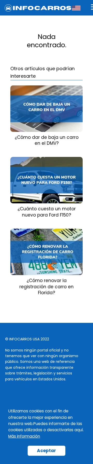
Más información (24, 436)
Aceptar (46, 450)
